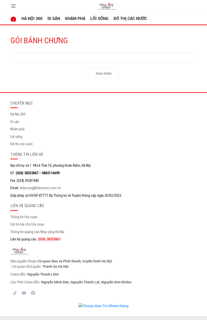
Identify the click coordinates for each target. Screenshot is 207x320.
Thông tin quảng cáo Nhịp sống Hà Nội (37, 232)
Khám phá (75, 18)
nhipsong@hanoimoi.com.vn (40, 188)
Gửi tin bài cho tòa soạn (27, 224)
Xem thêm (104, 73)
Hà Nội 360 (31, 18)
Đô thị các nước (130, 18)
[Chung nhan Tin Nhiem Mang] (103, 305)
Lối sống (99, 18)
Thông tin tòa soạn (23, 217)
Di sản (53, 18)
